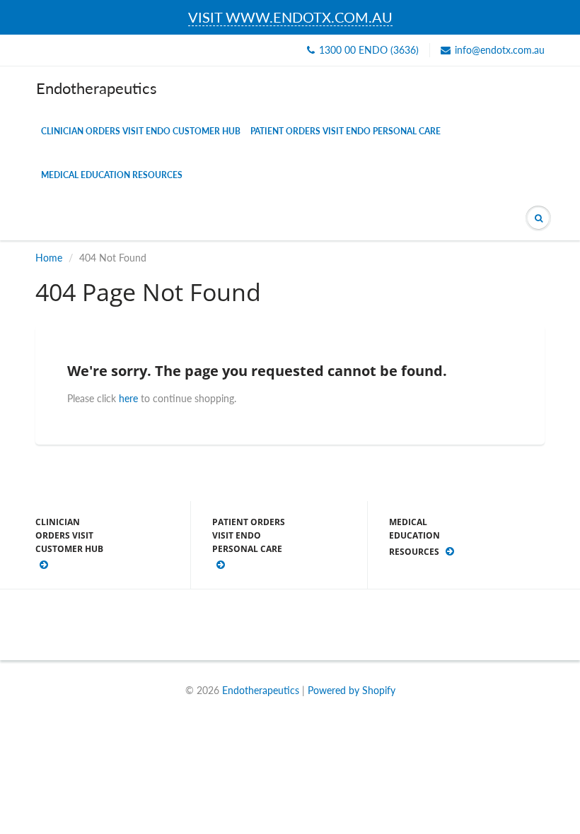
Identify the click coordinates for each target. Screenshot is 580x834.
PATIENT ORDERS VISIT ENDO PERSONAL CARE (345, 131)
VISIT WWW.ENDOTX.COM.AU (290, 16)
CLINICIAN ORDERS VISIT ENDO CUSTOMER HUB (140, 131)
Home (48, 258)
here (128, 398)
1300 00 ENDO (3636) (369, 50)
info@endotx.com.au (500, 50)
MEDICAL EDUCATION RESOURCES (111, 175)
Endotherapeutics (96, 88)
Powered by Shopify (351, 690)
